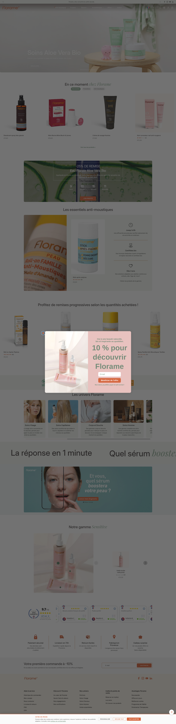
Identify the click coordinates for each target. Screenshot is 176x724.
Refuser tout (119, 719)
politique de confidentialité (58, 721)
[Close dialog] (43, 333)
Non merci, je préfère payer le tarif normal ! (109, 385)
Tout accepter (134, 719)
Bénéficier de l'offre (109, 380)
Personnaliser (105, 719)
